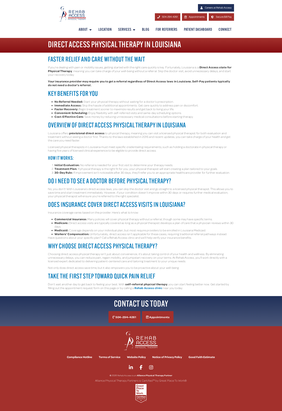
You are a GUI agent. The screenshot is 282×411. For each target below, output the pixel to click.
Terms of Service (109, 357)
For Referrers (166, 30)
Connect (225, 30)
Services (124, 30)
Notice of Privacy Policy (167, 357)
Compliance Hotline (79, 357)
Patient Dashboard (198, 30)
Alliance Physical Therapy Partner (154, 375)
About (83, 30)
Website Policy (136, 357)
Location (105, 30)
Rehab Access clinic (148, 288)
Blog (145, 30)
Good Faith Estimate (201, 357)
